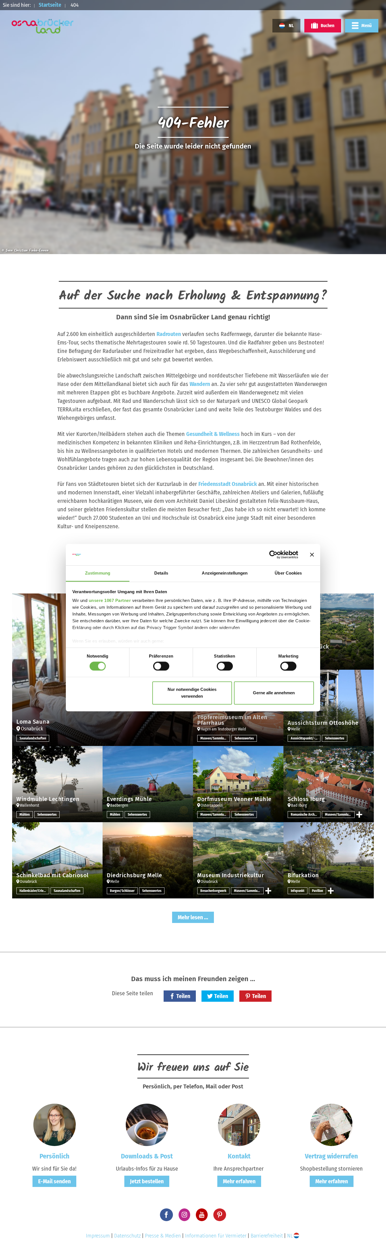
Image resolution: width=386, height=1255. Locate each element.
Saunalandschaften (32, 738)
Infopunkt (297, 891)
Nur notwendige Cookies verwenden (192, 693)
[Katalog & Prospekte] (147, 1124)
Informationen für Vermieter (215, 1235)
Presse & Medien (163, 1235)
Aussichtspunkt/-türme (305, 738)
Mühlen (24, 815)
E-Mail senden (54, 1181)
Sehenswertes (244, 738)
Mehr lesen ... (193, 917)
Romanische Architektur (305, 815)
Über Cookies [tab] (288, 573)
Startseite (50, 5)
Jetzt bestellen (147, 1181)
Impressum (98, 1235)
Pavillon (317, 891)
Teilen (183, 996)
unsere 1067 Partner (110, 600)
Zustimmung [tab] (97, 573)
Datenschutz (127, 1235)
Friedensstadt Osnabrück (227, 484)
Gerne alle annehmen (274, 693)
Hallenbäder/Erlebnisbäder (34, 891)
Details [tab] (161, 573)
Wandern (200, 384)
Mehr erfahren (239, 1181)
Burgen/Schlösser (122, 891)
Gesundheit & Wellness (213, 434)
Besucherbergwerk (213, 891)
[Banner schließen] (312, 554)
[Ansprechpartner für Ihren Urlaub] (239, 1124)
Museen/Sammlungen (215, 738)
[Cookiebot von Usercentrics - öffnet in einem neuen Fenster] (273, 554)
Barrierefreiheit (267, 1235)
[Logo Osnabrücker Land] (43, 26)
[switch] (161, 666)
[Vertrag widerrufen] (331, 1124)
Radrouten (169, 334)
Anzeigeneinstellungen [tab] (225, 573)
